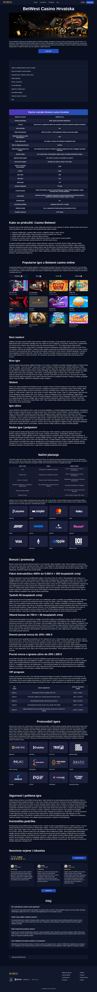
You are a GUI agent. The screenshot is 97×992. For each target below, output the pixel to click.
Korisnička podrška (16, 92)
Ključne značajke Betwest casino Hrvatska (23, 68)
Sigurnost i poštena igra (18, 89)
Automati (77, 276)
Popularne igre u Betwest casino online (22, 75)
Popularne (17, 276)
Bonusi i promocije (16, 82)
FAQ (12, 99)
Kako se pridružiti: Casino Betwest (21, 71)
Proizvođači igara (16, 85)
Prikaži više (48, 890)
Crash (57, 276)
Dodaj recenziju (79, 858)
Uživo (37, 276)
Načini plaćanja (15, 78)
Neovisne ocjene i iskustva (18, 96)
